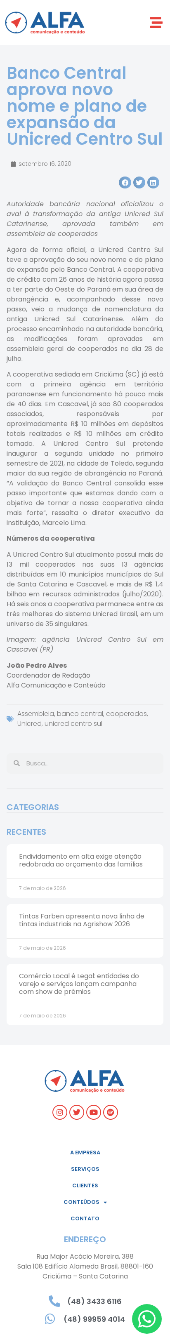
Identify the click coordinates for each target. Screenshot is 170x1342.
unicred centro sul (73, 723)
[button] (156, 22)
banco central (80, 713)
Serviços (85, 1169)
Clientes (85, 1185)
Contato (85, 1218)
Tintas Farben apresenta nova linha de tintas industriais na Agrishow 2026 (81, 920)
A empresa (85, 1152)
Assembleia (35, 713)
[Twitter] (76, 1112)
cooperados (126, 713)
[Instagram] (59, 1112)
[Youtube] (93, 1112)
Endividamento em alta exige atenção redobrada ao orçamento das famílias (81, 860)
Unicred (29, 723)
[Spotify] (110, 1112)
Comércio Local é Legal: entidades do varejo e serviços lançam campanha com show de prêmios (79, 983)
